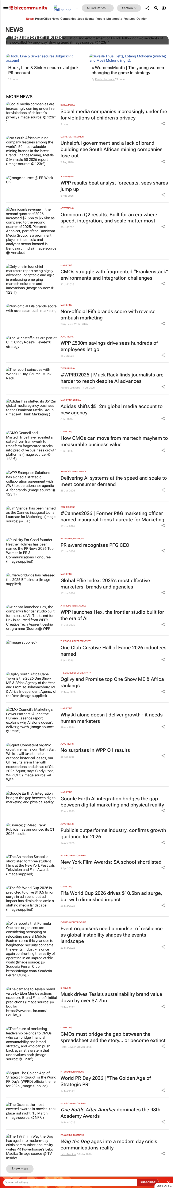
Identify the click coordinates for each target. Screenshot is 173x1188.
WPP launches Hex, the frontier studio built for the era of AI (112, 615)
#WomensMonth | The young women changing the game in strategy (128, 70)
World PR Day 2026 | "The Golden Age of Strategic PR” (106, 1081)
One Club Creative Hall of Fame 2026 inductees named (113, 651)
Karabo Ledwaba (105, 79)
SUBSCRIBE (147, 1182)
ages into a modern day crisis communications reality (109, 1145)
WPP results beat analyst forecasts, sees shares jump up (114, 186)
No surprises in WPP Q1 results (95, 750)
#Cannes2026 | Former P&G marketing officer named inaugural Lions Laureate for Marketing (112, 517)
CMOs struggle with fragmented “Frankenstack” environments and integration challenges (114, 275)
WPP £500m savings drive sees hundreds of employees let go (109, 346)
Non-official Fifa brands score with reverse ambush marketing (108, 315)
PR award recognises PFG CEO (95, 545)
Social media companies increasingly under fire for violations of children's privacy (114, 115)
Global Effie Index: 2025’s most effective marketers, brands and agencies (105, 584)
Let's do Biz (164, 1185)
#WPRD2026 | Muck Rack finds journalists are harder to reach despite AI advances (112, 378)
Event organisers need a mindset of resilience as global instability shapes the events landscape (112, 935)
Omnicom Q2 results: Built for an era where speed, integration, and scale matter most (109, 218)
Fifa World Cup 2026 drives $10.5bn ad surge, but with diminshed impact (111, 896)
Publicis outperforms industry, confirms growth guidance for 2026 (113, 833)
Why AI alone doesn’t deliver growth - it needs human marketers (112, 718)
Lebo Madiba (68, 1154)
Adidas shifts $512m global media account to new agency (112, 410)
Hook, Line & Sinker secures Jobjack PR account (43, 70)
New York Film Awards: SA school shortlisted (111, 862)
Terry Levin (67, 324)
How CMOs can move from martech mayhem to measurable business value (114, 441)
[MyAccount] (164, 8)
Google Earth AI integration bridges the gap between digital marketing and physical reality (112, 802)
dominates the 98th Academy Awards (110, 1113)
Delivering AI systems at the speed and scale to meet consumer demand (114, 481)
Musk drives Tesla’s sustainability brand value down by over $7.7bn (111, 997)
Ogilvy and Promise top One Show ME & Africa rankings (112, 682)
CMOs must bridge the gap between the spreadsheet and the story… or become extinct (113, 1037)
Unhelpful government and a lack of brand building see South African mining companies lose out (111, 149)
